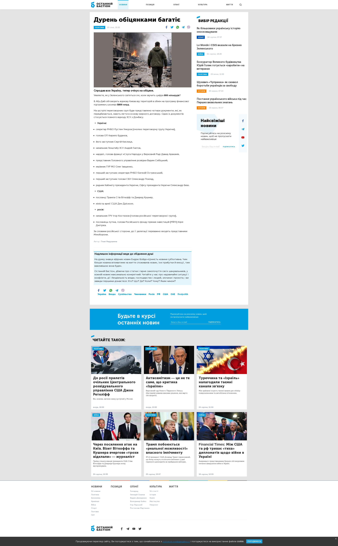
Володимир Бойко (138, 501)
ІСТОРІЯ (201, 91)
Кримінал (95, 501)
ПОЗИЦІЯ (150, 5)
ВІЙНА (200, 54)
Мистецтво (155, 501)
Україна (102, 294)
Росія (151, 294)
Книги (152, 498)
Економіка (95, 498)
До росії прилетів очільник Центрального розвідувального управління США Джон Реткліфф (114, 386)
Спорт (94, 508)
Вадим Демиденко (138, 498)
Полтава (95, 511)
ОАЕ (173, 294)
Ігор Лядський (136, 505)
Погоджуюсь (254, 541)
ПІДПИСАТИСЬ (229, 147)
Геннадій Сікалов (137, 495)
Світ (93, 515)
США (165, 294)
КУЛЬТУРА (202, 5)
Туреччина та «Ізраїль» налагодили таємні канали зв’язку (219, 382)
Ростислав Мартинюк (139, 508)
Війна (96, 415)
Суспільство (125, 294)
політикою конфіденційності (176, 541)
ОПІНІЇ (176, 5)
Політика (98, 349)
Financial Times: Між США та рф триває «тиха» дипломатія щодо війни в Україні (221, 450)
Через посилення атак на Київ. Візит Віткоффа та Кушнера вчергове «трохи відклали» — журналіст (116, 450)
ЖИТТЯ (229, 5)
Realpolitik (183, 294)
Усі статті (154, 491)
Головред (134, 491)
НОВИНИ (123, 5)
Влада (112, 294)
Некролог (154, 505)
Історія (153, 495)
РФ (158, 294)
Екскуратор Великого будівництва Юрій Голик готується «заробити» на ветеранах (220, 65)
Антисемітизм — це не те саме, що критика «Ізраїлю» (168, 382)
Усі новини (95, 491)
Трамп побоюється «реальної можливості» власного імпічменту (167, 448)
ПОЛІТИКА (99, 27)
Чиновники (140, 294)
